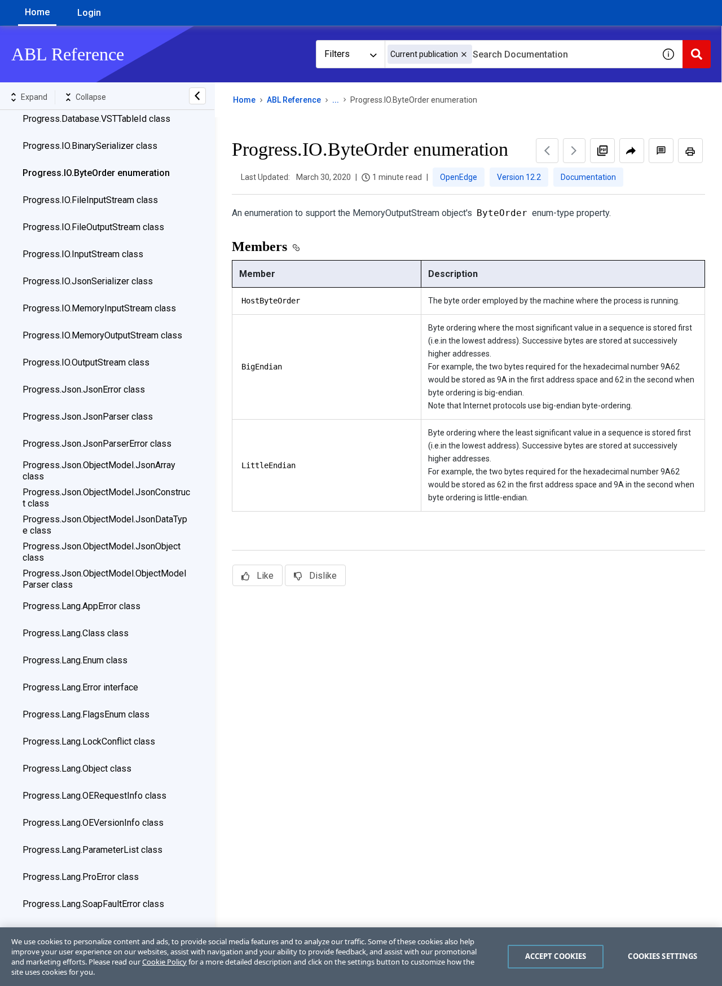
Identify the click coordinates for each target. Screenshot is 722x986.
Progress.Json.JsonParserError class (97, 443)
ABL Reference (294, 99)
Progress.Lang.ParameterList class (92, 849)
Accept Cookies (556, 956)
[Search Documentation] (697, 54)
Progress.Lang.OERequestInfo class (94, 795)
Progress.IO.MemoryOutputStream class (102, 335)
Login (89, 12)
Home (37, 12)
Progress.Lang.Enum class (75, 660)
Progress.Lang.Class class (76, 633)
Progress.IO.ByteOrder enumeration (96, 173)
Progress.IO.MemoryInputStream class (99, 308)
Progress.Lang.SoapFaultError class (93, 904)
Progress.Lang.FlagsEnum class (86, 714)
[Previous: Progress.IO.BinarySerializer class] (547, 150)
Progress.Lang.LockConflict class (89, 741)
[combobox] (519, 54)
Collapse (91, 97)
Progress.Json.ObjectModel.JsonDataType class (105, 525)
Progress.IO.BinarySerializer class (90, 145)
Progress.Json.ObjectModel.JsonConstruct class (106, 498)
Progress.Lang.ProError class (81, 876)
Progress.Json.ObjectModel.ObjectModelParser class (104, 579)
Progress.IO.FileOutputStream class (93, 227)
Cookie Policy (164, 962)
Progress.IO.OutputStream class (86, 362)
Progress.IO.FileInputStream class (90, 200)
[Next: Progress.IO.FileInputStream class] (574, 150)
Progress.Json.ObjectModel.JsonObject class (101, 552)
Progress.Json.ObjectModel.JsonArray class (99, 471)
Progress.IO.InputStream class (83, 254)
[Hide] (197, 95)
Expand (34, 97)
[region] (361, 956)
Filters (337, 54)
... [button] (335, 99)
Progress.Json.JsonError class (84, 389)
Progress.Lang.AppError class (81, 606)
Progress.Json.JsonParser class (88, 416)
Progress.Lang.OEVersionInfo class (93, 822)
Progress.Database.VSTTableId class (96, 118)
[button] (464, 54)
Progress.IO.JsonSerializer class (88, 281)
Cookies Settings (662, 956)
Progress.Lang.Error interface (80, 687)
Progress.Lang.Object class (77, 768)
